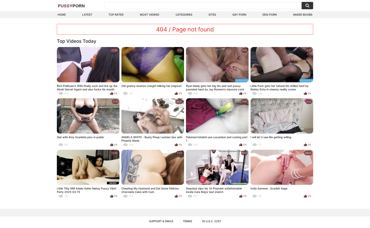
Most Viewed (149, 14)
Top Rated (116, 14)
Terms (187, 221)
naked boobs (302, 14)
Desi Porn (269, 14)
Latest (87, 14)
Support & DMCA (161, 221)
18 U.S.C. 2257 (211, 221)
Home (62, 14)
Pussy (71, 5)
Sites (212, 14)
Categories (184, 14)
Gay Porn (239, 14)
